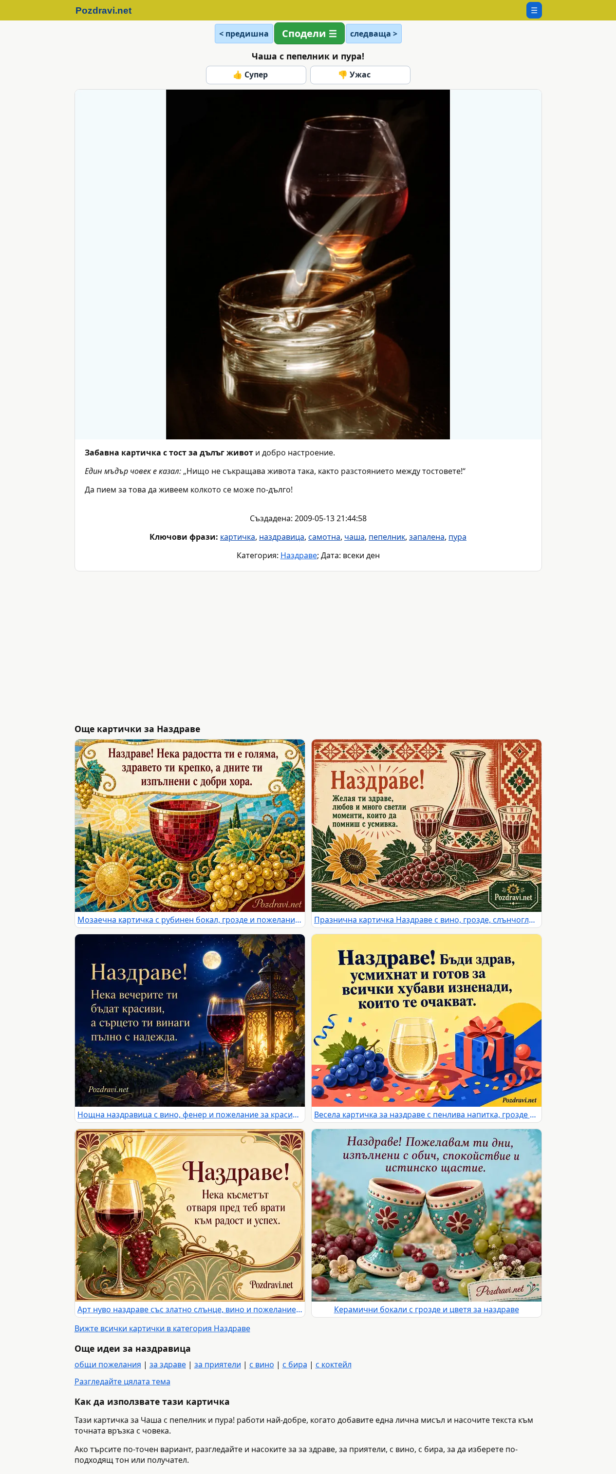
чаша (354, 536)
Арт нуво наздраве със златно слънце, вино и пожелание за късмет (189, 1309)
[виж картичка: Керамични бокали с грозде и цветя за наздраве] (426, 1215)
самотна (324, 536)
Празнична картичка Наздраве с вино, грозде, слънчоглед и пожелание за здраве (426, 919)
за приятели (217, 1364)
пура (457, 536)
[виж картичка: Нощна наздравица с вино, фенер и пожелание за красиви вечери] (190, 1020)
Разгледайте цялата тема (122, 1381)
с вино (261, 1364)
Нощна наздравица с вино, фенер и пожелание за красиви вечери (189, 1114)
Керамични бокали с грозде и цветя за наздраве (426, 1309)
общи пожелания (108, 1364)
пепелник (387, 536)
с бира (294, 1364)
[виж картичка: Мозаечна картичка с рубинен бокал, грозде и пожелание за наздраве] (190, 825)
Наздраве (298, 555)
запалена (427, 536)
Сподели (304, 33)
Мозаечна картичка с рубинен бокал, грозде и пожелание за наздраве (189, 919)
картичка (237, 536)
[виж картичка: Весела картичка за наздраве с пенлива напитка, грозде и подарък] (426, 1020)
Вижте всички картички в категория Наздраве (162, 1328)
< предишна (244, 33)
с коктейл (334, 1364)
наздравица (281, 536)
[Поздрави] (108, 10)
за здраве (167, 1364)
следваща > (373, 33)
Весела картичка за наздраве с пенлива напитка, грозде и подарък (426, 1114)
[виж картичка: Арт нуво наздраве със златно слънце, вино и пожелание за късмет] (190, 1215)
